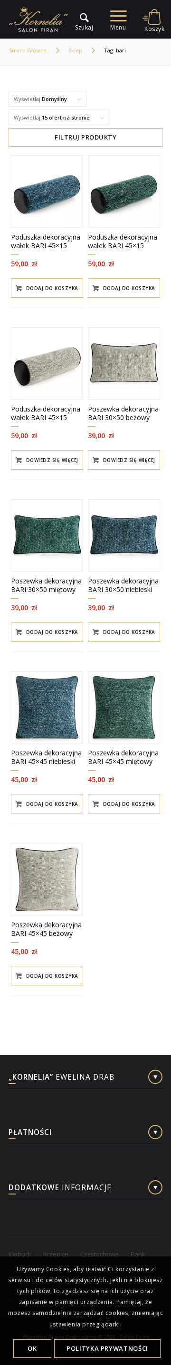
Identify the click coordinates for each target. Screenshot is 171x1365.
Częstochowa (99, 1254)
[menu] (79, 19)
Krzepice (55, 1254)
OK (32, 1348)
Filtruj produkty (85, 137)
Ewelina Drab (61, 1078)
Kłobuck (20, 1254)
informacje (60, 1188)
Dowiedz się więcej (51, 460)
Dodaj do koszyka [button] (51, 288)
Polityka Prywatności (107, 1348)
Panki (139, 1254)
